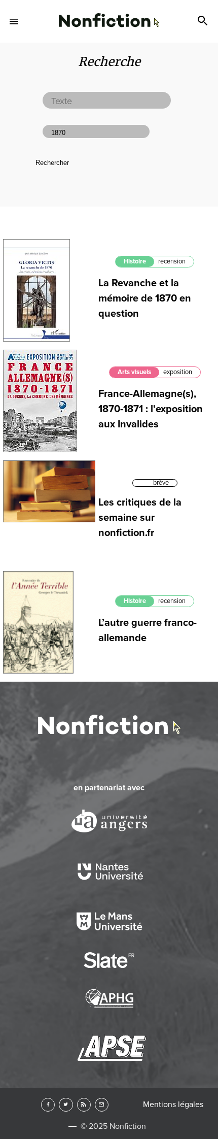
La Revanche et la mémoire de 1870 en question (144, 298)
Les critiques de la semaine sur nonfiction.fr (139, 517)
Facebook (48, 1105)
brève (161, 483)
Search (204, 21)
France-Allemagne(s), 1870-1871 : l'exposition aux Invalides (150, 409)
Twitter (65, 1105)
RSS (84, 1105)
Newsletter (101, 1105)
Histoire (135, 261)
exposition (177, 372)
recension (172, 261)
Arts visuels (134, 372)
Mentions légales (173, 1104)
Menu (14, 21)
